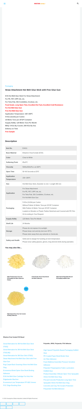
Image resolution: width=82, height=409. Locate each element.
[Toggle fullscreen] (16, 403)
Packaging (9, 86)
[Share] (9, 403)
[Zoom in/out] (22, 403)
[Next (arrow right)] (9, 407)
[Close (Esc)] (3, 403)
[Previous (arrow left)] (3, 407)
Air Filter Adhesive (50, 359)
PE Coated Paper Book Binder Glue (56, 356)
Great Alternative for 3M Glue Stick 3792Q (18, 355)
